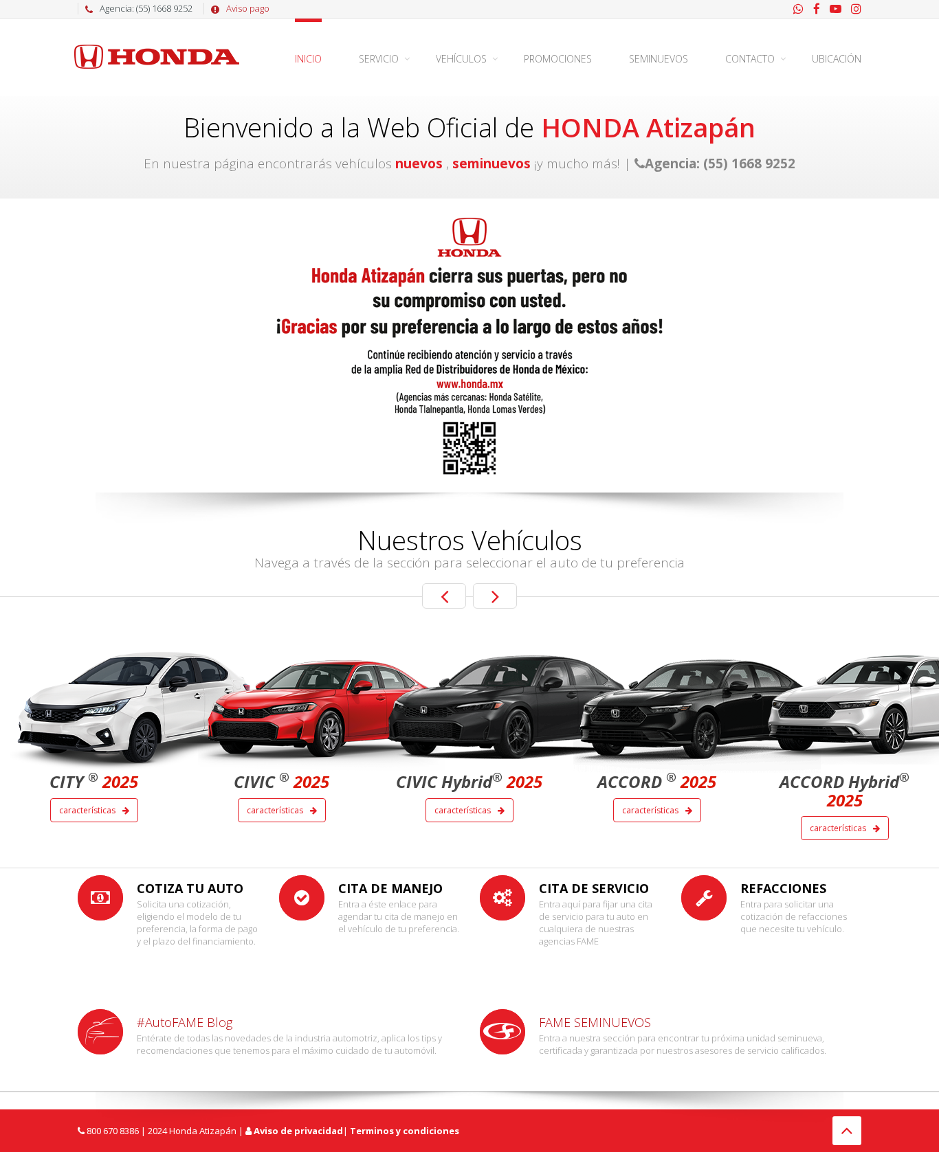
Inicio (308, 58)
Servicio (379, 58)
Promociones (558, 58)
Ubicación (836, 58)
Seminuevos (658, 58)
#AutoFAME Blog (184, 1022)
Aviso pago (247, 8)
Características (88, 810)
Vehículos (461, 58)
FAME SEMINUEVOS (595, 1022)
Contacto (750, 58)
